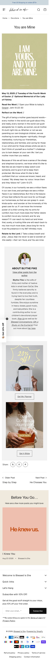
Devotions (15, 18)
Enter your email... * (13, 613)
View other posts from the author (25, 274)
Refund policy (8, 655)
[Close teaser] (7, 319)
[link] (12, 464)
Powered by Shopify (34, 634)
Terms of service (37, 655)
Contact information (31, 659)
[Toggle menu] (4, 9)
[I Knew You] (24, 529)
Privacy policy (22, 655)
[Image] (24, 368)
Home (5, 18)
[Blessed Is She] (19, 10)
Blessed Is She (19, 634)
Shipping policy (14, 659)
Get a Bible (24, 453)
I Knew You (9, 553)
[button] (3, 331)
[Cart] (45, 9)
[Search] (38, 9)
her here (31, 328)
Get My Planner (24, 396)
